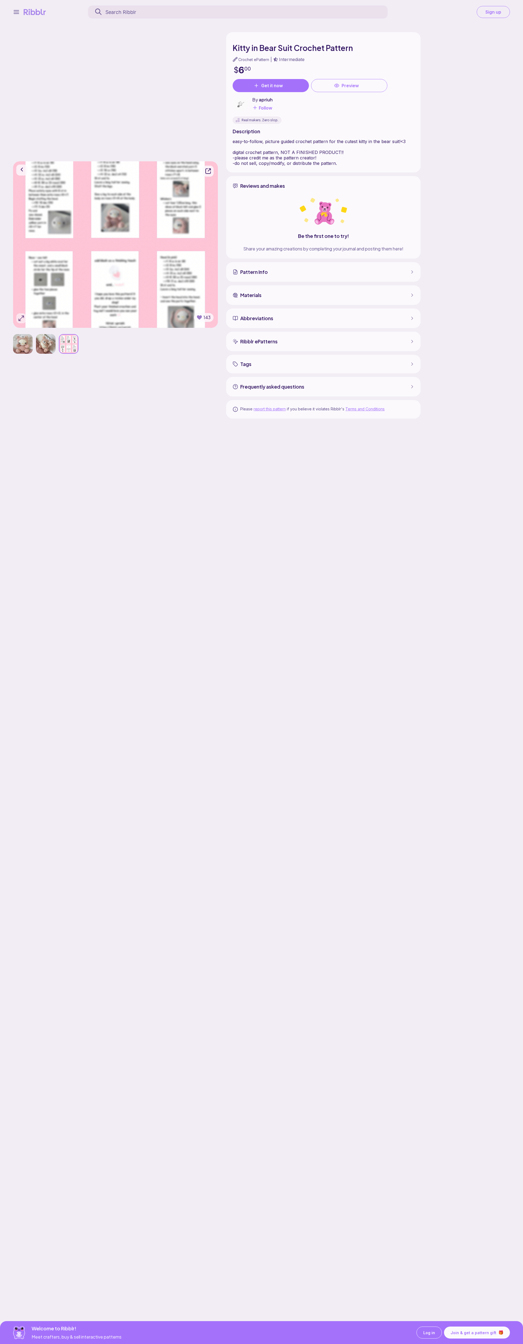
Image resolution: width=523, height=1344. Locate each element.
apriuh (266, 99)
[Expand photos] (21, 318)
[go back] (21, 170)
